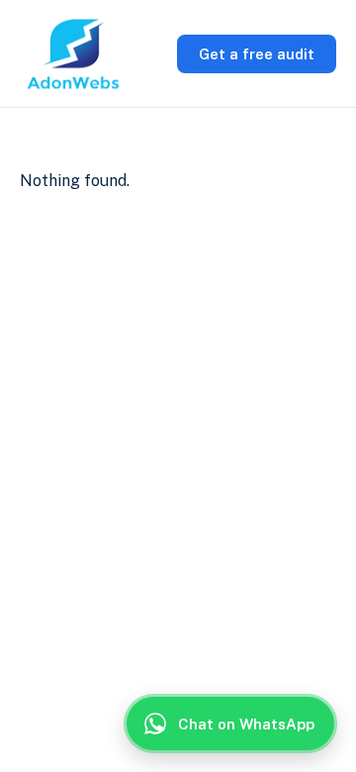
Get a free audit (256, 54)
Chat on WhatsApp (246, 724)
